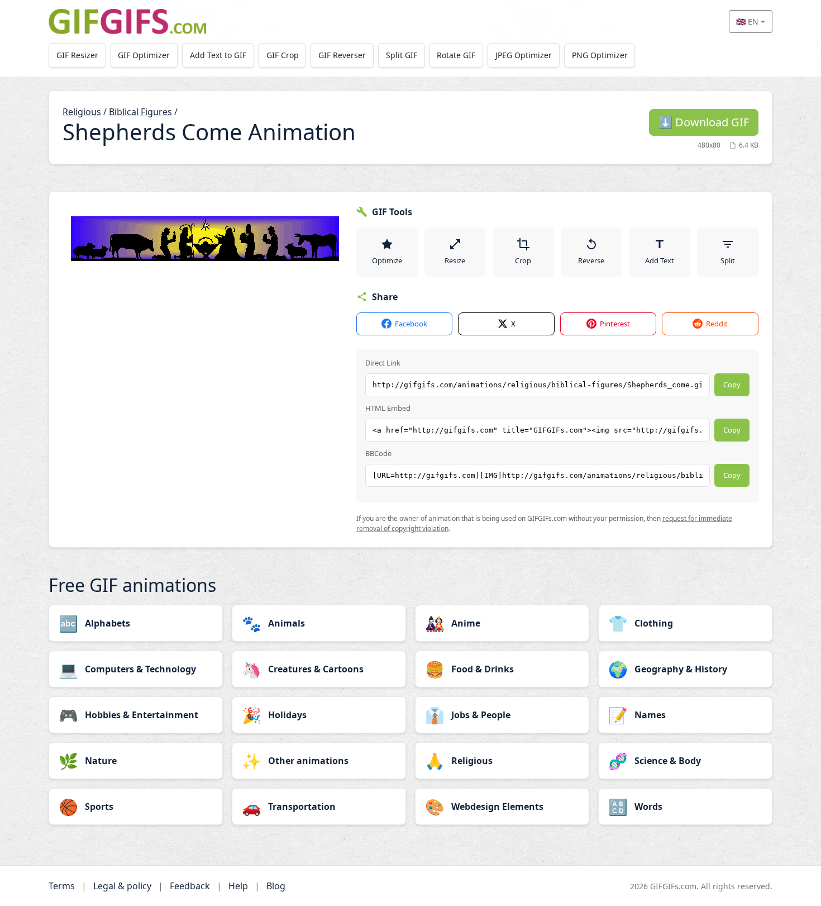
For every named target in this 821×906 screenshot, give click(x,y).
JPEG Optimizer (523, 55)
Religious (82, 112)
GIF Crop (282, 55)
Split (727, 260)
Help (238, 886)
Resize (455, 260)
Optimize (387, 260)
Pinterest (615, 324)
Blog (275, 886)
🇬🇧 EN (747, 21)
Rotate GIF (456, 55)
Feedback (190, 886)
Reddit (717, 324)
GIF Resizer (77, 55)
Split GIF (401, 55)
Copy (732, 385)
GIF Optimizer (144, 55)
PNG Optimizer (600, 55)
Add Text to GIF (218, 55)
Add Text (659, 260)
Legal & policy (122, 886)
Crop (523, 260)
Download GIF (703, 122)
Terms (62, 886)
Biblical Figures (140, 112)
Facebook (411, 324)
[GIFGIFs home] (127, 21)
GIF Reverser (342, 55)
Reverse (591, 260)
